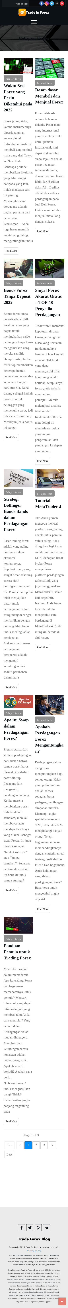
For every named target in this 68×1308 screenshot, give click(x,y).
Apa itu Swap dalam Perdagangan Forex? (18, 804)
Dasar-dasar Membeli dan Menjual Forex (50, 156)
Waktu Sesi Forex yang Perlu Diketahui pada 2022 (18, 156)
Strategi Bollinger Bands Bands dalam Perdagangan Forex (18, 580)
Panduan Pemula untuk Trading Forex (18, 1021)
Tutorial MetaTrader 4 (50, 580)
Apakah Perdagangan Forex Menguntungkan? (50, 804)
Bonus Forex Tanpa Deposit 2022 (18, 362)
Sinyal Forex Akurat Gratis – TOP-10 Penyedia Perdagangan (50, 362)
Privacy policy (34, 1251)
